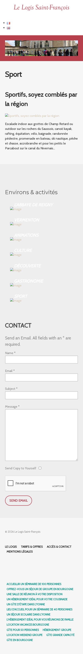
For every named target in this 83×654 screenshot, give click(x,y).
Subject (11, 389)
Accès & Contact (59, 546)
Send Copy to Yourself (20, 468)
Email (10, 371)
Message (12, 406)
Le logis (11, 546)
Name (10, 353)
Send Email (18, 500)
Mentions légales (20, 551)
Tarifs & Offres (32, 546)
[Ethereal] (41, 8)
